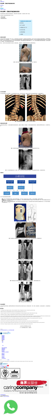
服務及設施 (3, 348)
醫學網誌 (3, 354)
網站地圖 (4, 394)
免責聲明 (1, 394)
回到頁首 (1, 362)
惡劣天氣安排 (4, 358)
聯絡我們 (3, 339)
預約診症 (3, 357)
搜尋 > (8, 359)
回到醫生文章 (2, 1)
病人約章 (3, 350)
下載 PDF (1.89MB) (3, 9)
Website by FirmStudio (6, 396)
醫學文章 (3, 353)
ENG (2, 341)
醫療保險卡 (3, 349)
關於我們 (3, 335)
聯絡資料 (3, 356)
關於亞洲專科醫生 (4, 347)
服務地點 (3, 337)
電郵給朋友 (2, 5)
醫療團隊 (3, 336)
